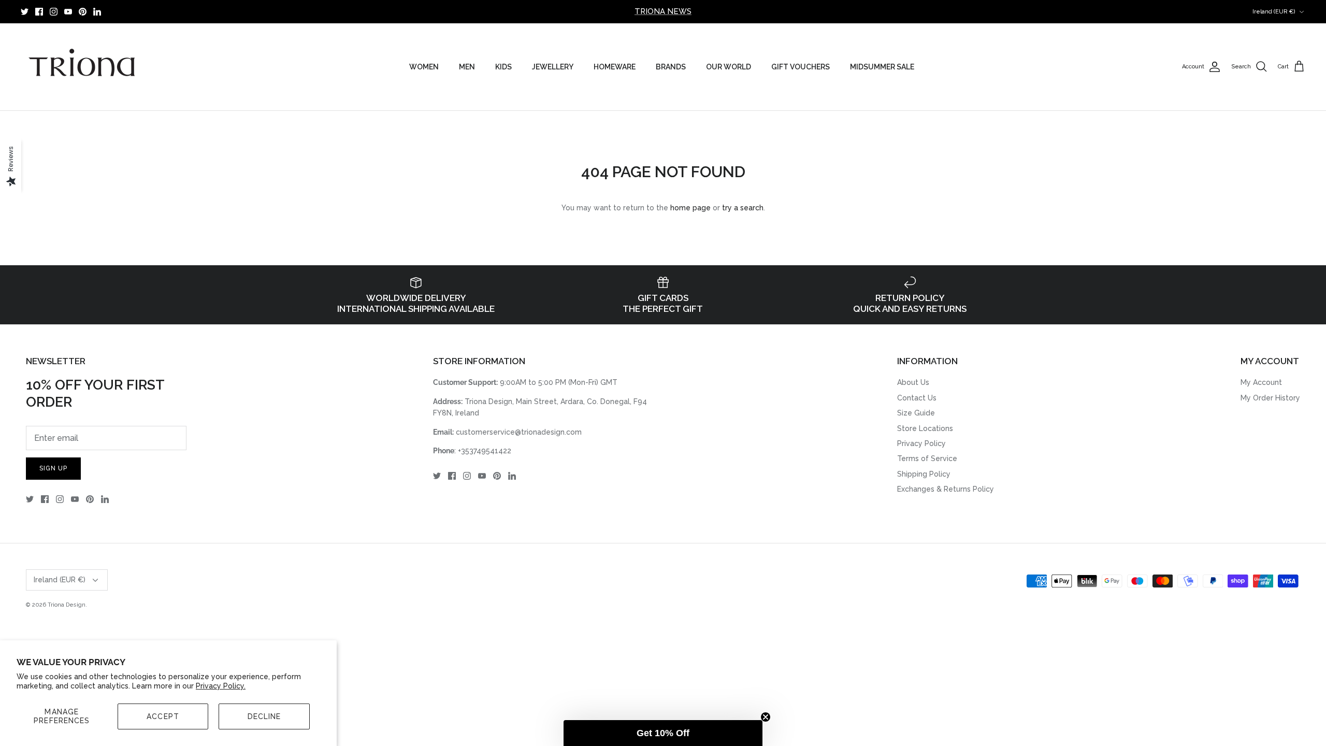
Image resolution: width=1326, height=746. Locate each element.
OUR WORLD (728, 67)
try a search (742, 208)
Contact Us (916, 398)
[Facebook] (39, 12)
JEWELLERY (552, 67)
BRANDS (671, 67)
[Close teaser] (765, 717)
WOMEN (424, 67)
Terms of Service (927, 458)
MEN (467, 67)
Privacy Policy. (221, 686)
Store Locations (925, 428)
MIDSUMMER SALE (882, 67)
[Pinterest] (83, 12)
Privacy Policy (921, 443)
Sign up (53, 468)
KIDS (503, 67)
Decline (264, 716)
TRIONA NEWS (663, 11)
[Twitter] (24, 12)
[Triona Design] (83, 67)
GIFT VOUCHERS (800, 67)
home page (690, 208)
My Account (1261, 382)
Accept (163, 716)
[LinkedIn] (97, 12)
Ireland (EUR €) (1273, 11)
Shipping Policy (923, 474)
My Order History (1270, 398)
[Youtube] (68, 12)
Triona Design (66, 604)
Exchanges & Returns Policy (945, 489)
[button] (663, 733)
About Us (913, 382)
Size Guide (916, 413)
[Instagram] (53, 12)
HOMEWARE (615, 67)
